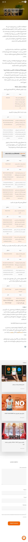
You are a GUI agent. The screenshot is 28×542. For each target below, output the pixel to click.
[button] (3, 2)
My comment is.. (22, 468)
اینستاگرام (20, 332)
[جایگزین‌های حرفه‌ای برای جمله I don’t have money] (14, 407)
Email (24, 497)
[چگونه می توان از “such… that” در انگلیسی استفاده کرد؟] (14, 437)
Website (24, 505)
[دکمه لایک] (25, 347)
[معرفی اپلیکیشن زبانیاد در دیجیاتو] (14, 378)
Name (24, 490)
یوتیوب (11, 332)
